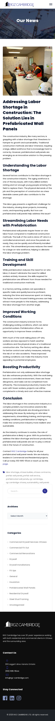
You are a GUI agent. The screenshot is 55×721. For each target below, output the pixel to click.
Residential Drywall (18, 593)
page (5, 464)
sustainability (32, 482)
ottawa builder (26, 472)
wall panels (44, 482)
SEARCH (44, 491)
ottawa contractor (42, 472)
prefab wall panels (14, 475)
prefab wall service (31, 475)
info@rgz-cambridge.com (17, 678)
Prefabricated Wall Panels (22, 587)
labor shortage (12, 472)
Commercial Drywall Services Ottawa (28, 542)
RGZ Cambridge (19, 451)
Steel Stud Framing (19, 599)
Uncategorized (16, 605)
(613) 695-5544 (12, 671)
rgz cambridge (36, 479)
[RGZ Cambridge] (19, 4)
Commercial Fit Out (19, 547)
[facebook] (5, 698)
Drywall (13, 559)
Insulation (14, 582)
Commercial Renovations (22, 553)
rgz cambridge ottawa (16, 482)
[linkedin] (12, 698)
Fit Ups (12, 570)
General (13, 576)
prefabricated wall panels (17, 479)
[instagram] (19, 698)
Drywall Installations (19, 565)
